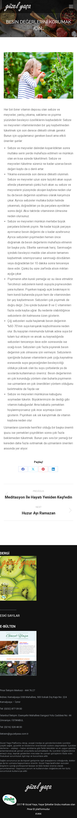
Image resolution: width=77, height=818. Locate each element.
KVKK (38, 813)
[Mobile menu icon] (71, 6)
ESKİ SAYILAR (10, 615)
